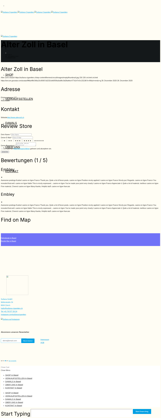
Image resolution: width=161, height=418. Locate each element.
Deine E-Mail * (6, 138)
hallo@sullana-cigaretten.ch (12, 308)
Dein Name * (6, 134)
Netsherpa (12, 360)
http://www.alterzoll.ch (15, 117)
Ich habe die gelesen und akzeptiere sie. (27, 149)
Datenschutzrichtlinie (21, 149)
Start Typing (15, 414)
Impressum (45, 340)
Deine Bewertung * (8, 146)
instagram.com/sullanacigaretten (13, 314)
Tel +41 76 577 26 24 (9, 311)
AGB (42, 343)
